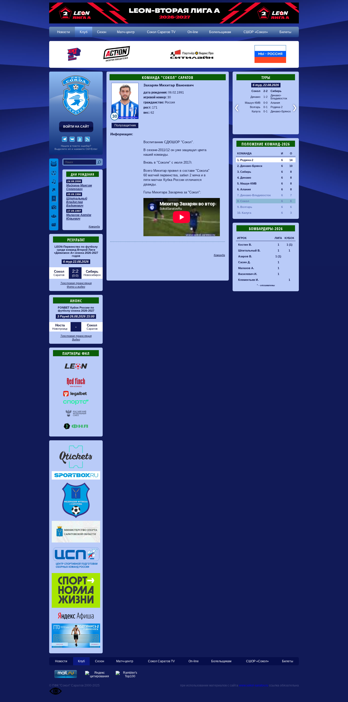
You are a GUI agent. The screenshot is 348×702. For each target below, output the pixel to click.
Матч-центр (126, 32)
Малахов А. (246, 268)
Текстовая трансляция (76, 283)
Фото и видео (76, 286)
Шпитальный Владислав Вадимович (76, 202)
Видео (76, 339)
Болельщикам (220, 32)
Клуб (83, 32)
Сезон (101, 32)
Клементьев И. (248, 279)
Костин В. (245, 244)
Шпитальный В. (249, 250)
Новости (63, 32)
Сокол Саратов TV (161, 32)
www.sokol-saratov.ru (253, 685)
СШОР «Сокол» (256, 32)
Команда (94, 226)
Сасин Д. (244, 262)
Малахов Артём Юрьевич (78, 216)
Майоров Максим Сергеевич (79, 187)
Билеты (285, 32)
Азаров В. (245, 256)
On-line (193, 32)
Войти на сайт (76, 126)
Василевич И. (247, 273)
